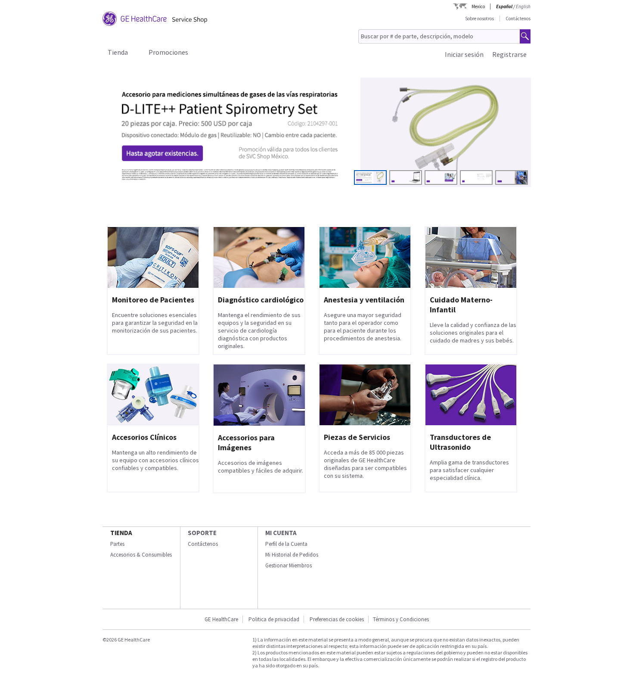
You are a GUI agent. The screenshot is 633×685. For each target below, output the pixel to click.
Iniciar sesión (464, 54)
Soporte (202, 533)
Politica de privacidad (273, 619)
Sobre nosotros (479, 19)
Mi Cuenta (281, 533)
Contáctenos (518, 19)
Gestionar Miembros (288, 565)
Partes (117, 544)
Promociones (168, 52)
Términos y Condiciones (401, 619)
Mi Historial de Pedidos (291, 554)
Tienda (118, 52)
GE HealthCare (221, 619)
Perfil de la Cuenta (286, 544)
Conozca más (144, 165)
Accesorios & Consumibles (141, 554)
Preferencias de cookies (337, 619)
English (523, 6)
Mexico (478, 6)
